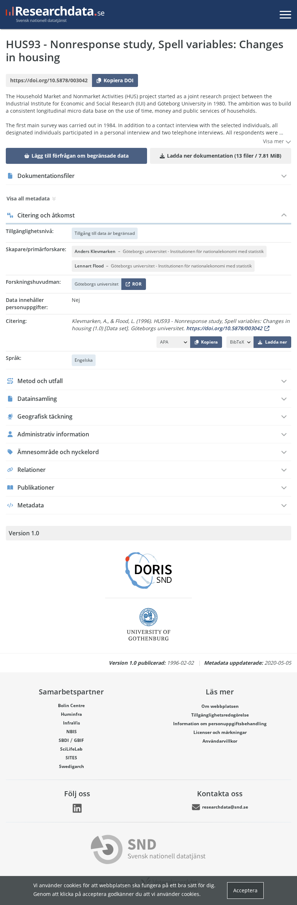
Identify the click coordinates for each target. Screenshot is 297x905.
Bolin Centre (71, 705)
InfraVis (71, 723)
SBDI (64, 740)
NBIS (71, 731)
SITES (71, 758)
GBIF (79, 740)
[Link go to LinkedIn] (77, 808)
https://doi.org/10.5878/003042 (224, 328)
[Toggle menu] (285, 14)
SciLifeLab (71, 749)
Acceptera (245, 890)
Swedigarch (71, 766)
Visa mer (274, 141)
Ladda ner (276, 342)
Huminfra (71, 714)
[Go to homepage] (53, 14)
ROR (135, 285)
